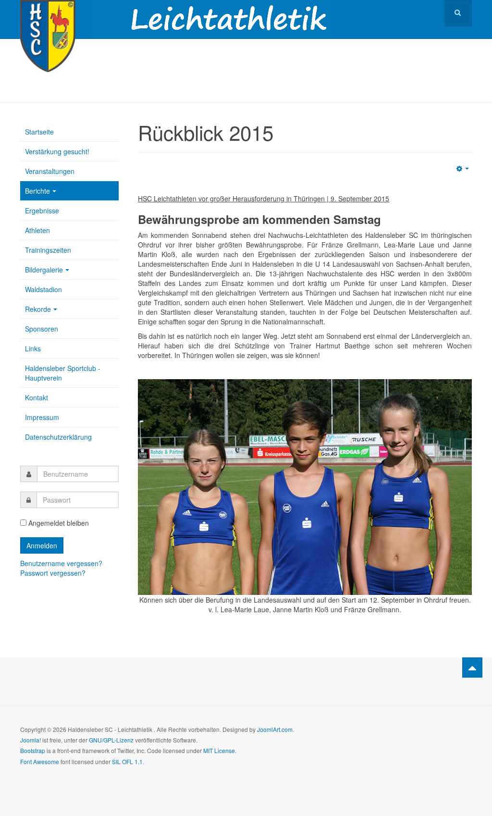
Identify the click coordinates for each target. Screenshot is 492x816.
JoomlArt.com (275, 729)
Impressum (42, 417)
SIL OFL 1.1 (127, 761)
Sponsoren (41, 329)
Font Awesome (39, 761)
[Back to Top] (472, 667)
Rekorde (38, 309)
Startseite (39, 131)
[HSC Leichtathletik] (47, 13)
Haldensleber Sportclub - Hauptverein (62, 373)
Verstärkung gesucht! (57, 151)
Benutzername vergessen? (61, 563)
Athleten (37, 230)
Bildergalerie (44, 269)
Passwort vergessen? (53, 573)
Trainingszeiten (48, 250)
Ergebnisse (42, 210)
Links (33, 348)
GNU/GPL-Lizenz (111, 740)
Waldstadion (43, 289)
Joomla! (30, 740)
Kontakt (36, 397)
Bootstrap (32, 750)
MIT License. (219, 750)
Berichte (37, 191)
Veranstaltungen (49, 171)
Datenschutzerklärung (58, 437)
